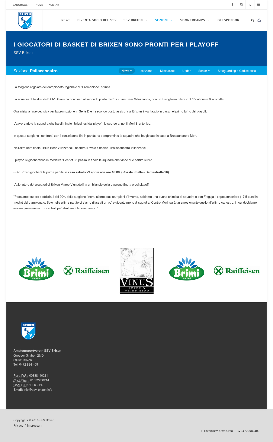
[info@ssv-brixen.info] (258, 4)
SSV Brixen (133, 20)
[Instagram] (241, 4)
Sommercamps (193, 20)
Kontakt (55, 5)
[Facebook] (232, 4)
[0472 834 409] (250, 4)
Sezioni (162, 20)
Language (20, 5)
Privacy (18, 425)
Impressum (34, 425)
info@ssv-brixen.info (38, 389)
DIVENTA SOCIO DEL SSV (97, 20)
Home (39, 5)
